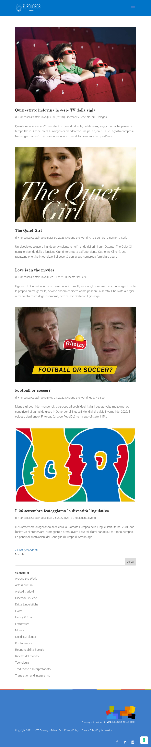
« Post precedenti (26, 550)
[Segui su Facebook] (117, 742)
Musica (20, 630)
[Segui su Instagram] (133, 742)
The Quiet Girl (28, 230)
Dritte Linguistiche (76, 517)
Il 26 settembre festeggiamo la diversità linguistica (62, 510)
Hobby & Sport (98, 397)
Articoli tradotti (24, 591)
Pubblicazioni (23, 643)
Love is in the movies (34, 270)
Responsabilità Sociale (29, 649)
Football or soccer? (33, 390)
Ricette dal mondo (27, 656)
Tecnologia (22, 662)
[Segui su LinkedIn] (125, 742)
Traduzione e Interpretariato (33, 669)
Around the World (77, 237)
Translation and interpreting (32, 675)
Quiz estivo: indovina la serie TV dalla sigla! (56, 110)
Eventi (92, 517)
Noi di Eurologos (97, 117)
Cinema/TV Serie (75, 117)
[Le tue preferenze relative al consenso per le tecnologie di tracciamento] (144, 740)
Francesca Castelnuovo (32, 117)
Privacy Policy (71, 730)
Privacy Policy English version (96, 730)
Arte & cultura (97, 237)
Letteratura (22, 624)
